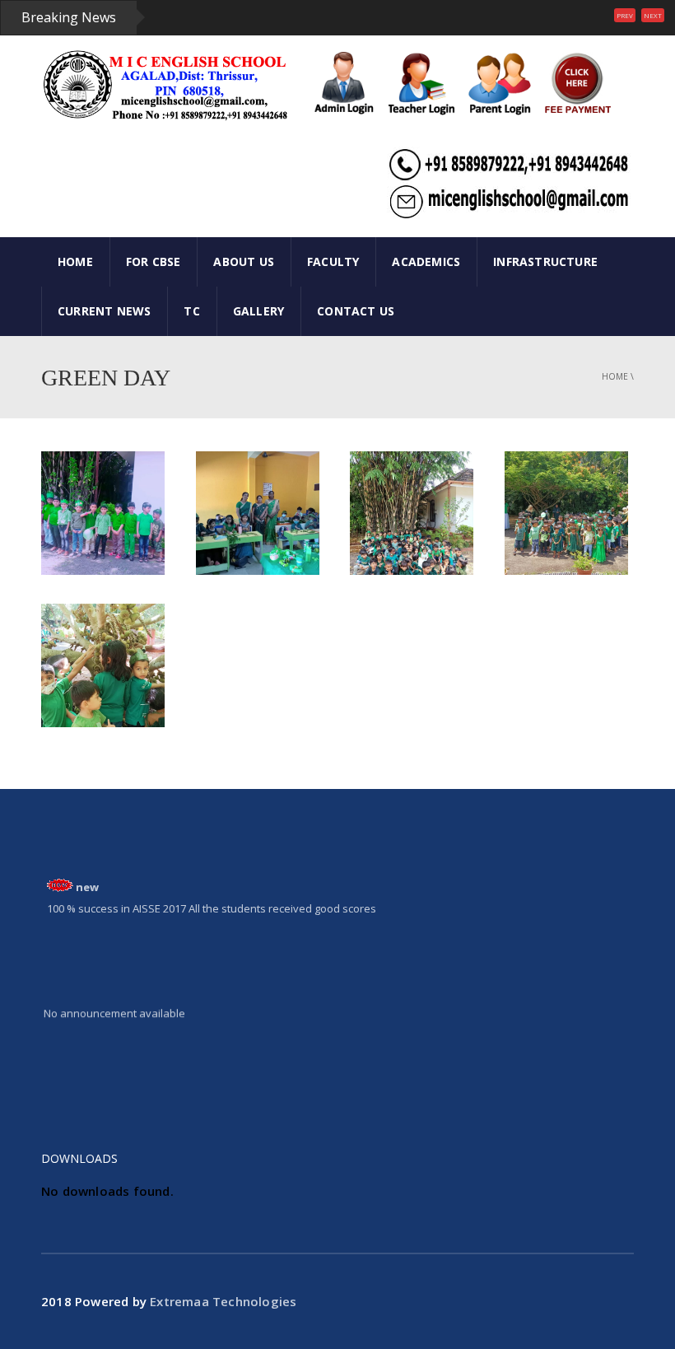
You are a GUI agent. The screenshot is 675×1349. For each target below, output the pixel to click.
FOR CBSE (153, 261)
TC (191, 311)
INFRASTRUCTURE (545, 261)
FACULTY (333, 261)
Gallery (258, 311)
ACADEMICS (426, 261)
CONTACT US (355, 311)
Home (615, 376)
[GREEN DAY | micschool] (164, 84)
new (87, 880)
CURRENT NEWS (104, 311)
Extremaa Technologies (223, 1301)
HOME (75, 261)
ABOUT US (243, 261)
